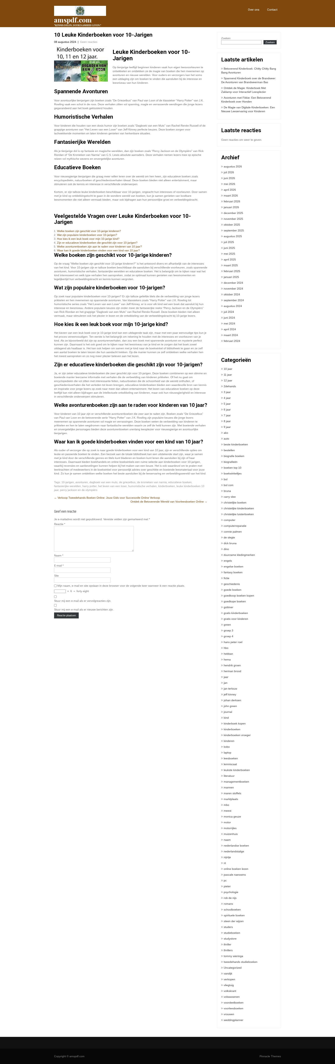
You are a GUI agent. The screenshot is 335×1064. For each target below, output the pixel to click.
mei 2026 (229, 183)
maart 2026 (231, 195)
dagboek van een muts (103, 482)
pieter (227, 886)
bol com (228, 485)
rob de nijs (230, 897)
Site (56, 575)
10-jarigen (67, 482)
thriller (227, 944)
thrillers (228, 950)
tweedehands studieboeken (240, 961)
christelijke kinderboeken (239, 508)
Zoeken (226, 38)
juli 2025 (229, 242)
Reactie (59, 524)
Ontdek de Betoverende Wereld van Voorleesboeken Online (168, 501)
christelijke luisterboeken (239, 514)
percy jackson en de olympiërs (78, 489)
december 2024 (233, 282)
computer (229, 520)
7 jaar (227, 415)
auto (226, 438)
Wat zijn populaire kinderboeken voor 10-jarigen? (87, 234)
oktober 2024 (232, 294)
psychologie (231, 892)
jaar (226, 677)
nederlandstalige (234, 851)
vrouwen (229, 1014)
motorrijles (230, 828)
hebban (228, 653)
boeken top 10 (232, 467)
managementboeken (236, 781)
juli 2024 (229, 311)
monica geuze (232, 816)
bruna (227, 490)
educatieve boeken (180, 482)
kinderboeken (166, 486)
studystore (230, 938)
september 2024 (234, 300)
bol (225, 479)
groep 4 (228, 636)
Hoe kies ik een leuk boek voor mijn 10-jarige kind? (88, 238)
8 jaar (227, 421)
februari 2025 (232, 271)
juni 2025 (229, 247)
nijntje (227, 857)
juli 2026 (229, 172)
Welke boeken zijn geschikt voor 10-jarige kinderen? (89, 231)
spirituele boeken (234, 915)
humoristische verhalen (142, 486)
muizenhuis (231, 834)
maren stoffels (232, 793)
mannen (229, 787)
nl (225, 863)
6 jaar (227, 409)
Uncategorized (233, 967)
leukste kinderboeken (237, 770)
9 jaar (227, 427)
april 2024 (230, 329)
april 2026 (230, 189)
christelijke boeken (235, 502)
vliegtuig (229, 985)
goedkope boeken (235, 601)
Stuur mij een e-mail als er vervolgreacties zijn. (82, 600)
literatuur (229, 775)
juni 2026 (229, 178)
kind (226, 717)
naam (227, 839)
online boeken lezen (236, 868)
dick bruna (230, 543)
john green (230, 706)
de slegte (229, 537)
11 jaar (228, 374)
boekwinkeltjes (233, 473)
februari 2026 (232, 201)
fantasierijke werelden (67, 486)
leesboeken (231, 758)
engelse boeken (233, 566)
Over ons (253, 9)
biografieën (230, 461)
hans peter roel (233, 642)
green (227, 624)
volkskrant (230, 990)
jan (225, 682)
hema (227, 659)
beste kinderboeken (236, 444)
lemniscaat (230, 764)
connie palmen (233, 531)
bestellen (229, 450)
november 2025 (233, 218)
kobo (227, 746)
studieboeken (232, 932)
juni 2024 (229, 317)
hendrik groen (232, 665)
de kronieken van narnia (152, 482)
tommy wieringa (233, 956)
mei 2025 (229, 253)
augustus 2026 (233, 166)
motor (227, 822)
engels (228, 560)
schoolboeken (232, 909)
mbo (226, 804)
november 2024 (233, 288)
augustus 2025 (233, 236)
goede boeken (232, 589)
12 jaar (228, 380)
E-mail (59, 565)
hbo (226, 647)
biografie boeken (234, 456)
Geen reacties (88, 41)
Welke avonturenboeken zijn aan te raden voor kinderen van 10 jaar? (99, 246)
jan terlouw (230, 688)
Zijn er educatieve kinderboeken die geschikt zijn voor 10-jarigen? (97, 242)
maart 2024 (231, 335)
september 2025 (234, 230)
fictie (226, 578)
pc (225, 880)
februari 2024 (232, 340)
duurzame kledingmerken (239, 554)
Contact (272, 9)
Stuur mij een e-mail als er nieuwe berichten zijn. (84, 609)
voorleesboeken (233, 1008)
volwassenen (232, 996)
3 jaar (227, 392)
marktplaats (231, 799)
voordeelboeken (233, 1002)
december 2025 (233, 213)
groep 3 (228, 630)
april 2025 (230, 259)
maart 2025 (231, 265)
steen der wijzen (234, 921)
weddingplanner (233, 1020)
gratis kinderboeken (236, 613)
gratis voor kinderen (236, 618)
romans (228, 903)
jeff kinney (230, 694)
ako (226, 432)
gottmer (228, 607)
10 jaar (228, 368)
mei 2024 (229, 323)
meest (227, 810)
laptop (227, 752)
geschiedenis (232, 583)
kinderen (229, 740)
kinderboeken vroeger (237, 735)
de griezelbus (127, 482)
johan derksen (232, 700)
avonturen (81, 482)
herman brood (232, 671)
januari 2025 (231, 277)
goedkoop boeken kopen (239, 595)
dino (226, 549)
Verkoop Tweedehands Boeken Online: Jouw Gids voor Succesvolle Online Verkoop (107, 497)
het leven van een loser (112, 486)
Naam (58, 555)
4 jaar (227, 397)
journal (228, 711)
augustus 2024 (233, 306)
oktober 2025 (232, 224)
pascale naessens (235, 874)
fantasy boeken (233, 572)
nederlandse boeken (236, 845)
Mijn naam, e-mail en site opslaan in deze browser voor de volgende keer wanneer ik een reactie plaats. (121, 585)
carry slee (230, 496)
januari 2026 (231, 207)
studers (228, 927)
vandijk (228, 973)
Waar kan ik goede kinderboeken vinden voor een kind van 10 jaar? (98, 250)
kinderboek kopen (235, 723)
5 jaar (227, 403)
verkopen (229, 979)
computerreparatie (235, 525)
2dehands (230, 386)
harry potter (89, 486)
